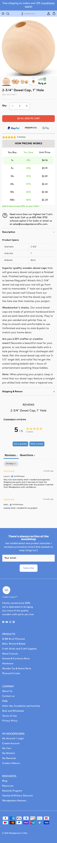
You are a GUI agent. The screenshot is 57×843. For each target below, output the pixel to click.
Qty (4, 106)
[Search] (9, 14)
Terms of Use (9, 716)
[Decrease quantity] (12, 106)
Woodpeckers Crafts (18, 833)
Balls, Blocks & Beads (13, 644)
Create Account (11, 743)
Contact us (8, 696)
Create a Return (11, 763)
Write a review (36, 444)
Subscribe (28, 568)
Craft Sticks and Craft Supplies (19, 649)
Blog (4, 781)
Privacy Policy (9, 721)
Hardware (7, 663)
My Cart (6, 748)
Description (8, 232)
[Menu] (3, 14)
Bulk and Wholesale (13, 711)
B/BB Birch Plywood (13, 639)
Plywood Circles (11, 673)
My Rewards (9, 758)
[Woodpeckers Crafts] (28, 13)
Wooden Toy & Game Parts (16, 668)
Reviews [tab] (11, 455)
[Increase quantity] (26, 106)
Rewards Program (12, 791)
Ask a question (20, 444)
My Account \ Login (13, 738)
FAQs (5, 701)
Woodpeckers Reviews (14, 801)
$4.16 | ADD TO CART (28, 118)
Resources (7, 786)
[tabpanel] (28, 487)
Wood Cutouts (10, 654)
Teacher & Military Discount (17, 796)
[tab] (27, 455)
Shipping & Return (12, 391)
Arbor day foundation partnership (21, 706)
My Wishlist (8, 753)
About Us (7, 691)
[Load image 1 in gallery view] (28, 47)
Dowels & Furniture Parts (16, 658)
